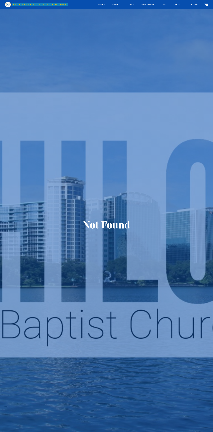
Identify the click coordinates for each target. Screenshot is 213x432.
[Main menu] (206, 4)
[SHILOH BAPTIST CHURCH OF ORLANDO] (8, 4)
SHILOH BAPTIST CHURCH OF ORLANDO (40, 4)
